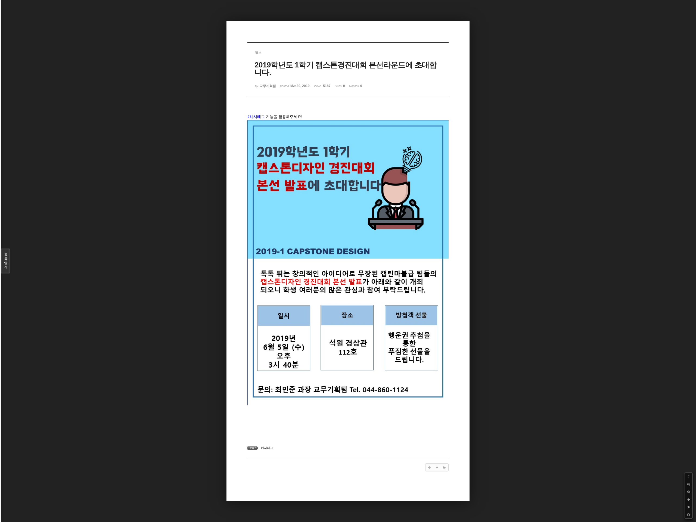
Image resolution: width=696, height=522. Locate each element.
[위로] (688, 499)
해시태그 (267, 447)
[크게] (688, 484)
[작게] (688, 492)
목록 (5, 261)
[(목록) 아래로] (688, 507)
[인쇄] (688, 514)
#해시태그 (256, 116)
